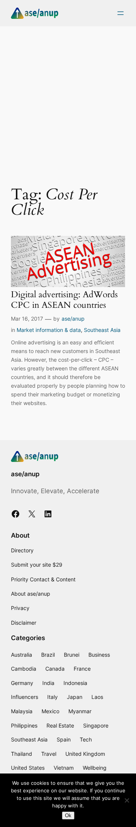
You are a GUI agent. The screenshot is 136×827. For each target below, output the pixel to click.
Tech (86, 739)
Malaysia (21, 711)
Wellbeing (95, 767)
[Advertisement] (68, 101)
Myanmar (79, 711)
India (48, 683)
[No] (126, 800)
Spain (64, 739)
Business (99, 654)
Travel (48, 754)
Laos (97, 697)
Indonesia (75, 683)
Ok (68, 815)
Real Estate (60, 725)
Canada (55, 668)
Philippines (24, 725)
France (82, 668)
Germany (22, 683)
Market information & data (49, 330)
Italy (52, 697)
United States (28, 767)
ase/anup (73, 318)
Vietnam (64, 767)
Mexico (50, 711)
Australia (21, 654)
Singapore (95, 725)
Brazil (48, 654)
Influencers (24, 697)
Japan (74, 697)
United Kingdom (85, 754)
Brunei (71, 654)
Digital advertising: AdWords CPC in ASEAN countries (64, 300)
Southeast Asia (102, 330)
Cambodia (23, 668)
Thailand (21, 754)
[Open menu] (120, 13)
